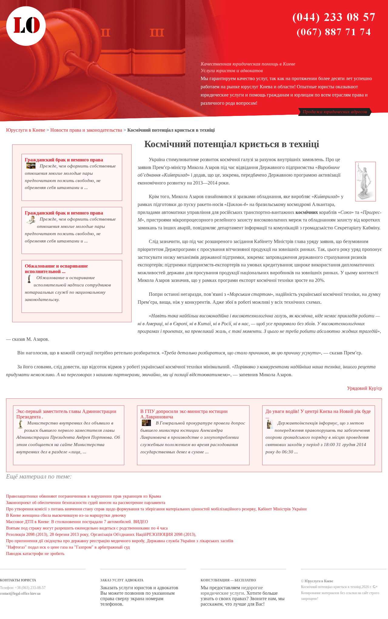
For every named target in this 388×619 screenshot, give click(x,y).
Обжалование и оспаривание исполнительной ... (56, 268)
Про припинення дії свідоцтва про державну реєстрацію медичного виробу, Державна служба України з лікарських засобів (119, 541)
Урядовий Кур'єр (364, 388)
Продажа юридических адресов (335, 111)
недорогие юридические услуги (232, 590)
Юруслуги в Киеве (25, 130)
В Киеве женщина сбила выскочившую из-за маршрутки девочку (66, 515)
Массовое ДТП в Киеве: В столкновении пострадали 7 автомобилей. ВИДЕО (77, 521)
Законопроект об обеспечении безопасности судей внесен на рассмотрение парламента (85, 502)
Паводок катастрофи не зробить (35, 553)
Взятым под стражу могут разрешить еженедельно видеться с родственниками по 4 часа (87, 528)
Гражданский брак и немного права (64, 159)
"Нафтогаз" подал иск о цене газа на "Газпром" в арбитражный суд (68, 547)
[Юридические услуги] (26, 45)
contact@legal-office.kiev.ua (20, 593)
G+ (375, 587)
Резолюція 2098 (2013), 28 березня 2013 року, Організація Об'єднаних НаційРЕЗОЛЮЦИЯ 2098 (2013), (101, 534)
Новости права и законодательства (86, 130)
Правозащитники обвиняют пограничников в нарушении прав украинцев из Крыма (83, 496)
